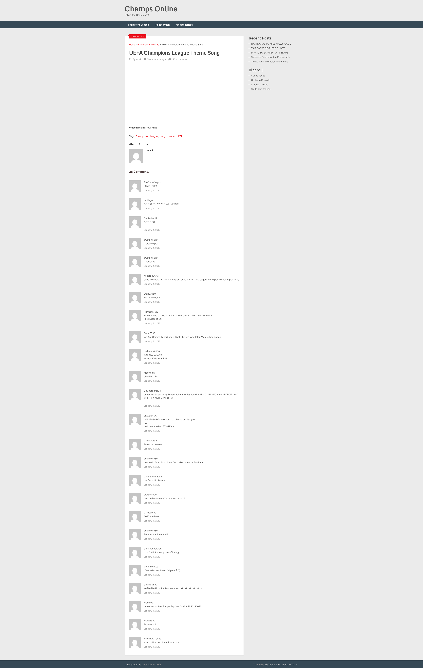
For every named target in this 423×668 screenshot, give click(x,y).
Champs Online (151, 9)
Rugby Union (162, 25)
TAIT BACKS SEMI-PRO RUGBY (268, 48)
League (154, 136)
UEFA (179, 136)
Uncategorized (184, 25)
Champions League (138, 25)
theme (171, 136)
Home (132, 44)
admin (139, 59)
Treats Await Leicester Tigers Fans (269, 61)
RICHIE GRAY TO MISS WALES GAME (271, 43)
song (163, 136)
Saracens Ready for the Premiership (270, 57)
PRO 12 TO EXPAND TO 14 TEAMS (269, 52)
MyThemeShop (273, 664)
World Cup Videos (260, 89)
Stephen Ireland (259, 84)
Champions (142, 136)
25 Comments (180, 59)
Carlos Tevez (258, 75)
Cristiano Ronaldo (260, 80)
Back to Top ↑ (290, 664)
